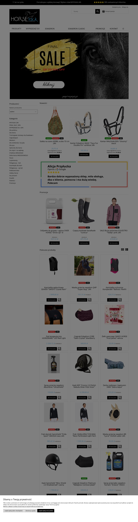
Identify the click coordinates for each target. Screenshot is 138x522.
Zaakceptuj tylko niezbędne (14, 511)
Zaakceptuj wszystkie (46, 511)
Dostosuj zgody (31, 511)
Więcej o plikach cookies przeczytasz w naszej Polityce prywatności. (23, 506)
